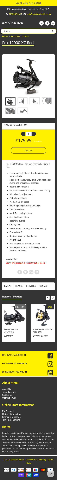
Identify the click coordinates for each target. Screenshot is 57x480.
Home (5, 36)
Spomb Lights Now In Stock (28, 3)
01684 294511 (15, 14)
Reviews (8, 286)
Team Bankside (8, 392)
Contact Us (7, 395)
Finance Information (11, 417)
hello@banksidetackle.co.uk (38, 14)
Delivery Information (11, 414)
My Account (7, 411)
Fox (15, 259)
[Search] (53, 31)
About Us (6, 389)
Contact (43, 286)
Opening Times (9, 398)
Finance (19, 286)
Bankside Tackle (17, 459)
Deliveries (31, 286)
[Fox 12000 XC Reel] (28, 76)
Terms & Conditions (11, 420)
